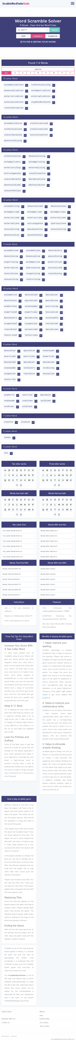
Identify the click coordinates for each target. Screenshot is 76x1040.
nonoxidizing (60, 229)
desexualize (35, 256)
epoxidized (33, 300)
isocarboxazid (14, 179)
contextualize (14, 156)
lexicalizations (15, 102)
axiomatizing (14, 206)
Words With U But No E (48, 546)
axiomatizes (35, 250)
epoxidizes (53, 300)
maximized (12, 362)
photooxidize (13, 234)
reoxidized (53, 323)
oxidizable (54, 317)
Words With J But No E (48, 557)
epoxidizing (57, 256)
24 (36, 401)
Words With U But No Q (49, 541)
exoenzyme (50, 350)
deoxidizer (54, 294)
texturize (12, 379)
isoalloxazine (39, 173)
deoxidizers (57, 250)
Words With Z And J (47, 584)
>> (70, 73)
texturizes (33, 335)
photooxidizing (15, 140)
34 (54, 85)
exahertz (11, 394)
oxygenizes (33, 323)
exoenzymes (33, 306)
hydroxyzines (60, 223)
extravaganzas (14, 173)
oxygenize (12, 373)
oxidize (27, 421)
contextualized (41, 123)
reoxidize (31, 373)
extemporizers (14, 161)
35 (54, 91)
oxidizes (29, 406)
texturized (12, 335)
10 (54, 73)
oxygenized (12, 323)
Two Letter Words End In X (12, 541)
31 (26, 97)
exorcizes (31, 356)
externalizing (39, 167)
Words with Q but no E (48, 536)
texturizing (35, 279)
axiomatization (15, 123)
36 (24, 185)
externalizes (14, 223)
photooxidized (14, 184)
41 (54, 103)
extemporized (13, 211)
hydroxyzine (35, 267)
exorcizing (54, 306)
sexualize (50, 373)
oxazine (10, 421)
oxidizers (31, 367)
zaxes (9, 437)
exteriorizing (14, 167)
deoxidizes (12, 300)
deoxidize (12, 350)
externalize (13, 267)
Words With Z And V (47, 579)
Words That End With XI (11, 579)
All (6, 73)
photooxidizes (39, 184)
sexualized (33, 329)
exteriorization (15, 96)
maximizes (51, 362)
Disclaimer (5, 1036)
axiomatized (13, 250)
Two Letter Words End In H (12, 551)
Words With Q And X (47, 590)
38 (69, 224)
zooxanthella (37, 234)
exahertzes (12, 306)
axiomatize (12, 294)
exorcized (12, 356)
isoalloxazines (41, 129)
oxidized (48, 400)
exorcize (29, 394)
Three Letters (44, 1026)
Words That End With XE (11, 574)
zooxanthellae (14, 190)
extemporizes (60, 211)
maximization (37, 229)
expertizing (13, 261)
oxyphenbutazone (43, 102)
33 (27, 85)
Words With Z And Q (47, 574)
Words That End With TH (11, 584)
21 (14, 438)
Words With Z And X (47, 569)
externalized (60, 217)
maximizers (12, 317)
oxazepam (11, 400)
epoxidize (31, 350)
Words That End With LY (11, 595)
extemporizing (39, 161)
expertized (12, 312)
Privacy (14, 1036)
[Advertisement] (38, 11)
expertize (50, 356)
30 (51, 130)
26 (62, 330)
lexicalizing (14, 229)
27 (65, 262)
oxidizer (11, 406)
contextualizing (43, 84)
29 (49, 174)
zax (8, 452)
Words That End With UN (11, 569)
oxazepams (12, 367)
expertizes (33, 312)
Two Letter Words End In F (12, 546)
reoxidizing (57, 273)
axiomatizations (16, 84)
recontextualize (15, 107)
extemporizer (37, 211)
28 (46, 218)
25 (58, 374)
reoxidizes (12, 329)
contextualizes (15, 129)
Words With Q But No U (49, 531)
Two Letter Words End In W (12, 557)
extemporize (35, 261)
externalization (42, 96)
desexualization (16, 90)
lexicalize (53, 312)
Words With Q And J (47, 595)
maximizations (39, 179)
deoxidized (33, 294)
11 (62, 73)
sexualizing (13, 279)
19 (11, 453)
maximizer (31, 362)
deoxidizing (13, 256)
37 (25, 141)
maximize (47, 394)
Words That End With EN (11, 590)
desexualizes (60, 206)
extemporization (43, 90)
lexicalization (41, 134)
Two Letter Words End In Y (12, 531)
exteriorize (57, 261)
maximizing (33, 317)
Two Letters (44, 1023)
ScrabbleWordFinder (15, 3)
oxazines (29, 400)
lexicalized (57, 267)
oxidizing (50, 367)
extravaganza (37, 223)
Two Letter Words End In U (12, 536)
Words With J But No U (48, 551)
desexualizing (39, 156)
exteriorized (13, 217)
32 (27, 91)
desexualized (37, 206)
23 (16, 422)
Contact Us (6, 1023)
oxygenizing (35, 273)
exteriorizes (37, 217)
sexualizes (54, 329)
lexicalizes (13, 273)
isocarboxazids (15, 134)
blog (41, 1015)
